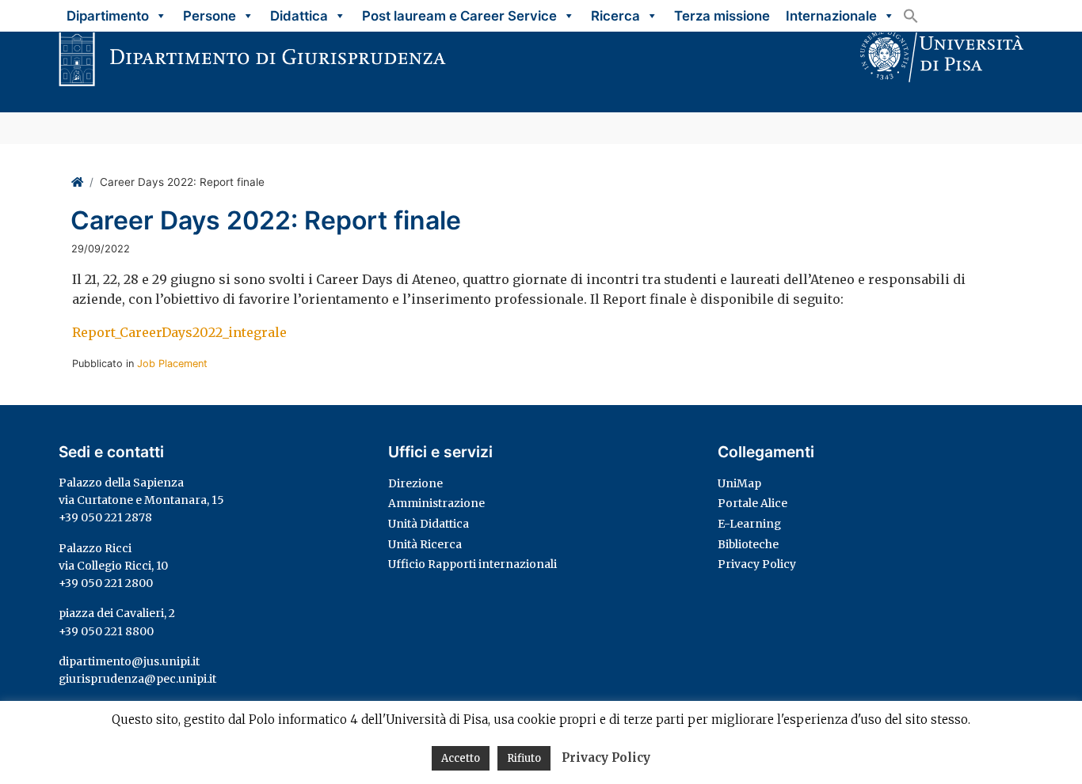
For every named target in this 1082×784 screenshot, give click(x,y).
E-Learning (749, 524)
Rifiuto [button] (524, 758)
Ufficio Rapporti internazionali (472, 564)
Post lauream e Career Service (459, 16)
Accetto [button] (460, 758)
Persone (209, 16)
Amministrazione (436, 503)
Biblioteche (748, 544)
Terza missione (722, 16)
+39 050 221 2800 (106, 583)
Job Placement (172, 363)
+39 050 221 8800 (106, 631)
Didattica (299, 16)
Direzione (415, 483)
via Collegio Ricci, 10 (113, 566)
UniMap (739, 483)
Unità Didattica (428, 524)
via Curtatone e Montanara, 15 (141, 500)
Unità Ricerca (425, 544)
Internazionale (831, 16)
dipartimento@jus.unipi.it (129, 661)
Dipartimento (108, 16)
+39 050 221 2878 (105, 517)
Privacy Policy (757, 564)
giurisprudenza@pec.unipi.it (137, 679)
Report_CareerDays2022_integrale (179, 332)
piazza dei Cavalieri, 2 (117, 613)
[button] (911, 15)
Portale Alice (752, 503)
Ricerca (615, 16)
